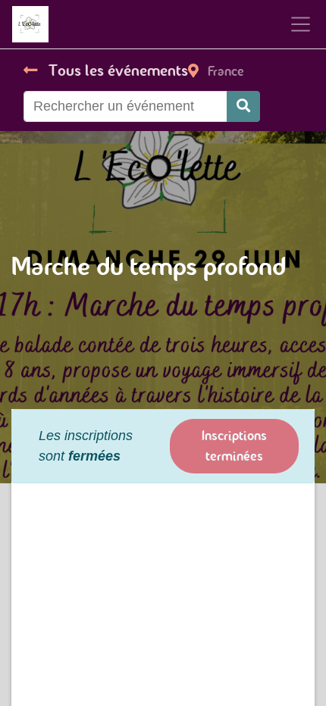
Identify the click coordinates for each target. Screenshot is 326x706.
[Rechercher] (243, 106)
